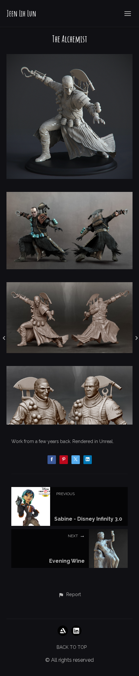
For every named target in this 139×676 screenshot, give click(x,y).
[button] (69, 594)
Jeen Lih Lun (21, 13)
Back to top (72, 647)
